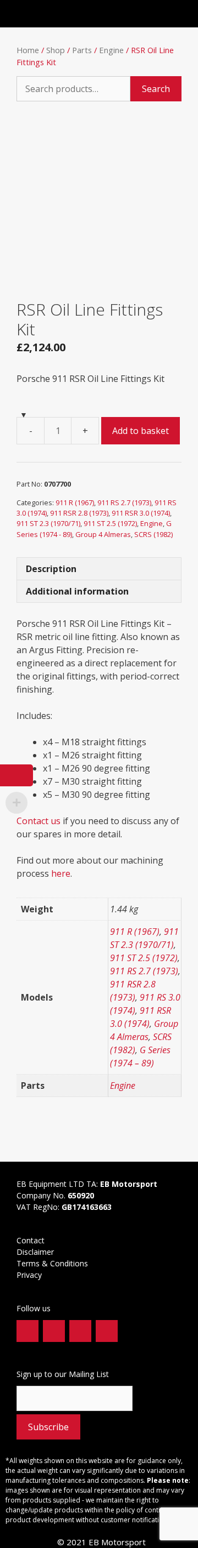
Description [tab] (51, 569)
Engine (111, 49)
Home (27, 49)
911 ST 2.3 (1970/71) (48, 523)
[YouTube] (107, 1331)
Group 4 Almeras (103, 534)
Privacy (30, 1275)
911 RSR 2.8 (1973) (79, 513)
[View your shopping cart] (164, 13)
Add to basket (140, 431)
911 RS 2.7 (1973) (124, 502)
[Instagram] (80, 1331)
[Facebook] (27, 1331)
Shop (55, 49)
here (60, 873)
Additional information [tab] (77, 591)
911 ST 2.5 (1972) (110, 523)
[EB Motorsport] (50, 13)
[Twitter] (54, 1331)
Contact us (38, 821)
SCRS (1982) (153, 534)
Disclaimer (35, 1252)
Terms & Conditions (53, 1263)
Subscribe (48, 1427)
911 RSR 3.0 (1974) (141, 513)
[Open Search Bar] (146, 13)
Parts (82, 49)
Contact (30, 1240)
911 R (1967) (75, 502)
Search (156, 89)
